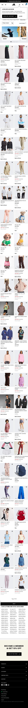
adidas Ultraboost (22, 609)
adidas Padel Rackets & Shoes (5, 625)
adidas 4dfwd (22, 627)
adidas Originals (5, 612)
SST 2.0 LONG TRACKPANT (20, 60)
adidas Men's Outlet (14, 614)
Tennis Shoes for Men (5, 629)
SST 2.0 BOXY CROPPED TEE (20, 106)
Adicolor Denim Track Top (21, 568)
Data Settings (3, 689)
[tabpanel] (14, 325)
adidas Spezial (4, 627)
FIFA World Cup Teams (14, 633)
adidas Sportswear (5, 618)
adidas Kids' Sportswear (5, 622)
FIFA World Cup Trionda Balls (14, 629)
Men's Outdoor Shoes (22, 629)
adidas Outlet (13, 611)
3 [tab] (15, 41)
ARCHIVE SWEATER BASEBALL (21, 129)
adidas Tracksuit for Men (5, 611)
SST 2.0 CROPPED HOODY (6, 83)
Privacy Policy (3, 695)
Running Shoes (22, 616)
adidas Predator (13, 631)
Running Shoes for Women (22, 620)
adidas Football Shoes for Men (14, 612)
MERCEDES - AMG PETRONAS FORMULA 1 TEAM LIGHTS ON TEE (21, 342)
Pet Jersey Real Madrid (6, 456)
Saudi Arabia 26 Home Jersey (7, 568)
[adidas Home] (14, 4)
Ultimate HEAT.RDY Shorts (7, 409)
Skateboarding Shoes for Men (5, 633)
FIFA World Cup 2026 (14, 625)
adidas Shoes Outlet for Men (14, 622)
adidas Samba (4, 609)
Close (20, 16)
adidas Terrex (4, 614)
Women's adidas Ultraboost (22, 623)
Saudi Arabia (5, 691)
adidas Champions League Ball (14, 627)
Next (14, 603)
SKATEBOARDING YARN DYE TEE (7, 200)
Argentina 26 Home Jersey (7, 545)
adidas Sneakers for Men (22, 625)
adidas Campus (4, 623)
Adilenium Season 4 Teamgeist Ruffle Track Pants (6, 479)
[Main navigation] (2, 4)
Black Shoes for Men (22, 633)
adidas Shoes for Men (22, 614)
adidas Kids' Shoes (22, 611)
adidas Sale (12, 618)
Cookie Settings (4, 693)
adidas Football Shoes (14, 620)
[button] (12, 46)
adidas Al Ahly (13, 623)
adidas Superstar (5, 616)
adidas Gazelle (4, 620)
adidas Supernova (22, 631)
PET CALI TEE (17, 224)
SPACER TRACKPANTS (5, 60)
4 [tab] (17, 41)
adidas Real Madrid (14, 616)
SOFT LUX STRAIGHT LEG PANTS (21, 152)
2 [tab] (13, 41)
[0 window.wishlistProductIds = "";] (5, 4)
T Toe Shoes (4, 631)
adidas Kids (21, 618)
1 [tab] (11, 41)
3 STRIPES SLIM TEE (19, 545)
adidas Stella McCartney (22, 622)
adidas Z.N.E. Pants (5, 522)
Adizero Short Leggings (20, 433)
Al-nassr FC (12, 609)
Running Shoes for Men (22, 612)
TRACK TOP (17, 83)
